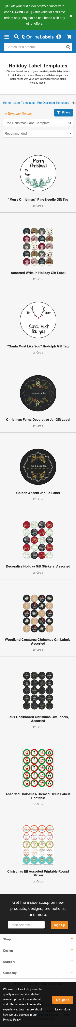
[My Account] (59, 36)
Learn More (62, 1009)
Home (7, 103)
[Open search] (68, 47)
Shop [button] (7, 939)
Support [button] (9, 962)
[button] (6, 36)
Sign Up (59, 925)
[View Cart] (69, 36)
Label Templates (24, 103)
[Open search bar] (16, 36)
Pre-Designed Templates (53, 103)
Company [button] (10, 973)
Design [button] (8, 950)
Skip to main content (15, 20)
